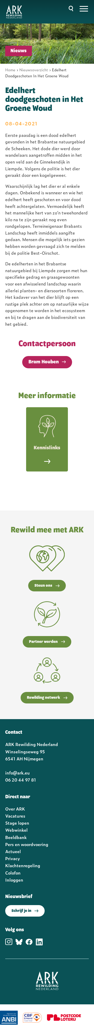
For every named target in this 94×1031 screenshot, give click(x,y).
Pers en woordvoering (26, 844)
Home (10, 69)
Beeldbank (16, 837)
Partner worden (43, 642)
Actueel (13, 851)
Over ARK (15, 809)
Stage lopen (17, 823)
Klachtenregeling (22, 865)
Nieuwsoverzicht (33, 69)
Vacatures (15, 816)
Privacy (12, 858)
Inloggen (14, 880)
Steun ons (43, 586)
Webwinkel (16, 830)
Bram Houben (43, 362)
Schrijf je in (21, 911)
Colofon (13, 873)
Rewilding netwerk (43, 698)
